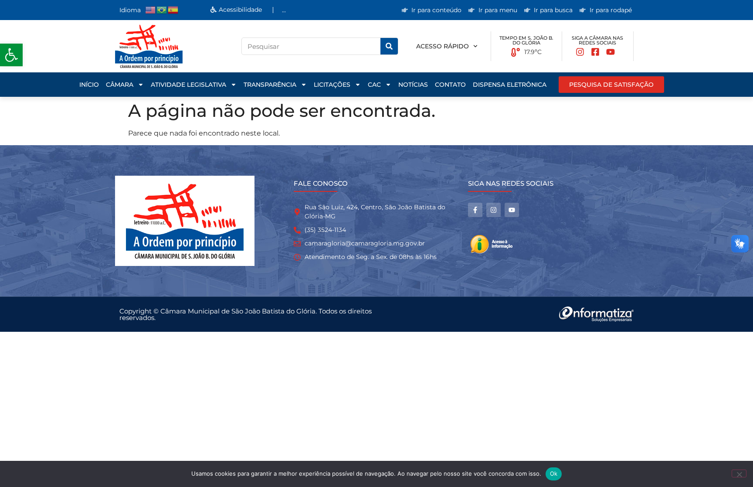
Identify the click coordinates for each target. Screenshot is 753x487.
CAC (374, 85)
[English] (150, 10)
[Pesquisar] (389, 46)
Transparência (270, 85)
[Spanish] (173, 10)
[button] (11, 55)
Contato (450, 85)
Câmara (119, 85)
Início (89, 85)
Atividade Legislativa (188, 85)
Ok (554, 473)
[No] (739, 473)
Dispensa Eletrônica (509, 85)
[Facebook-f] (475, 210)
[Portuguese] (162, 10)
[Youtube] (512, 210)
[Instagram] (493, 210)
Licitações (332, 85)
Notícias (413, 85)
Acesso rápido (442, 46)
